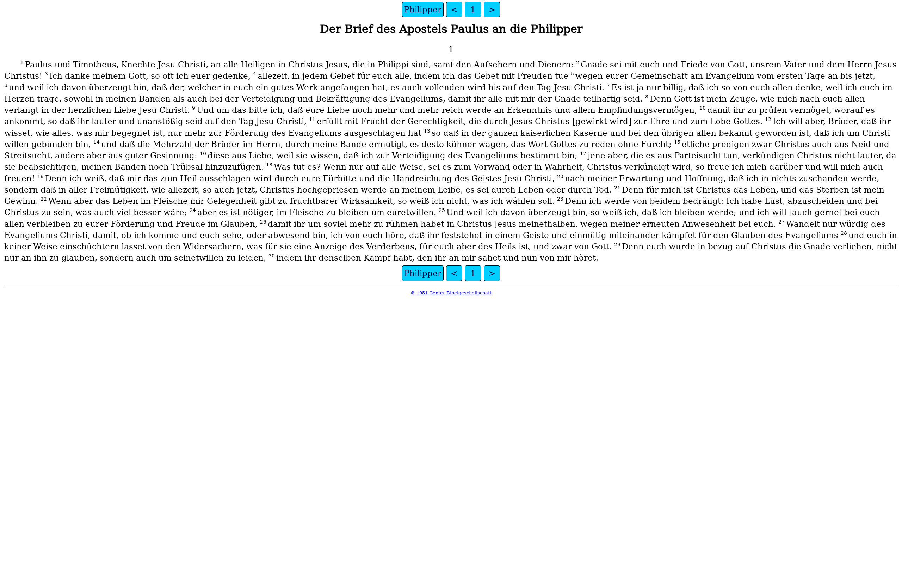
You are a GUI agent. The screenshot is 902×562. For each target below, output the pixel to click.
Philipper (422, 9)
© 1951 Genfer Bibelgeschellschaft (451, 292)
